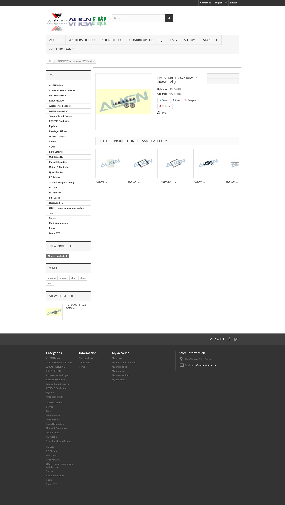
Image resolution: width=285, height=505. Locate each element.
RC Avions (54, 177)
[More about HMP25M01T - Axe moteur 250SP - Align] (54, 312)
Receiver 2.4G (56, 203)
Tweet (164, 100)
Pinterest (166, 106)
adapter (63, 278)
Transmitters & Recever (61, 116)
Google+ (191, 100)
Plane (52, 228)
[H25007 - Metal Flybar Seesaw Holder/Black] (208, 163)
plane (83, 278)
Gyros (52, 146)
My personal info (120, 375)
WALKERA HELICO (82, 40)
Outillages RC (56, 157)
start (50, 283)
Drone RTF (54, 233)
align (73, 278)
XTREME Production (59, 121)
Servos (52, 141)
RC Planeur (55, 192)
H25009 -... (232, 181)
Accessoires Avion (58, 111)
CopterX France (62, 49)
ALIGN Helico (112, 40)
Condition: (162, 94)
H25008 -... (101, 181)
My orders (117, 358)
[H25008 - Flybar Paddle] (110, 163)
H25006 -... (134, 181)
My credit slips (119, 367)
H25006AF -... (168, 181)
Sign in (233, 2)
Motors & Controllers (59, 167)
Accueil (55, 40)
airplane (52, 278)
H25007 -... (199, 181)
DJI (161, 40)
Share (177, 100)
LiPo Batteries (56, 152)
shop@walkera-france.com (204, 365)
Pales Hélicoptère (58, 162)
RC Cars (53, 187)
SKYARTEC (210, 40)
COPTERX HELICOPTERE (62, 90)
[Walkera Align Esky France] (76, 20)
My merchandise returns (124, 362)
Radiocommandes (58, 223)
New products (61, 246)
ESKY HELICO (56, 101)
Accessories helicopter (60, 106)
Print (164, 113)
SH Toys (190, 40)
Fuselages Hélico (58, 131)
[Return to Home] (49, 61)
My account (120, 353)
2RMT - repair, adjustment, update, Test (66, 210)
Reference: (162, 89)
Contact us (205, 2)
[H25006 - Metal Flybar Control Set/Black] (143, 163)
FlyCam (53, 126)
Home (82, 367)
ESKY (173, 40)
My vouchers (118, 379)
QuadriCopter (141, 40)
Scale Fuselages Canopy (61, 182)
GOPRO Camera (57, 136)
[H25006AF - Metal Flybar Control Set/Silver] (175, 163)
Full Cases (54, 198)
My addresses (119, 371)
